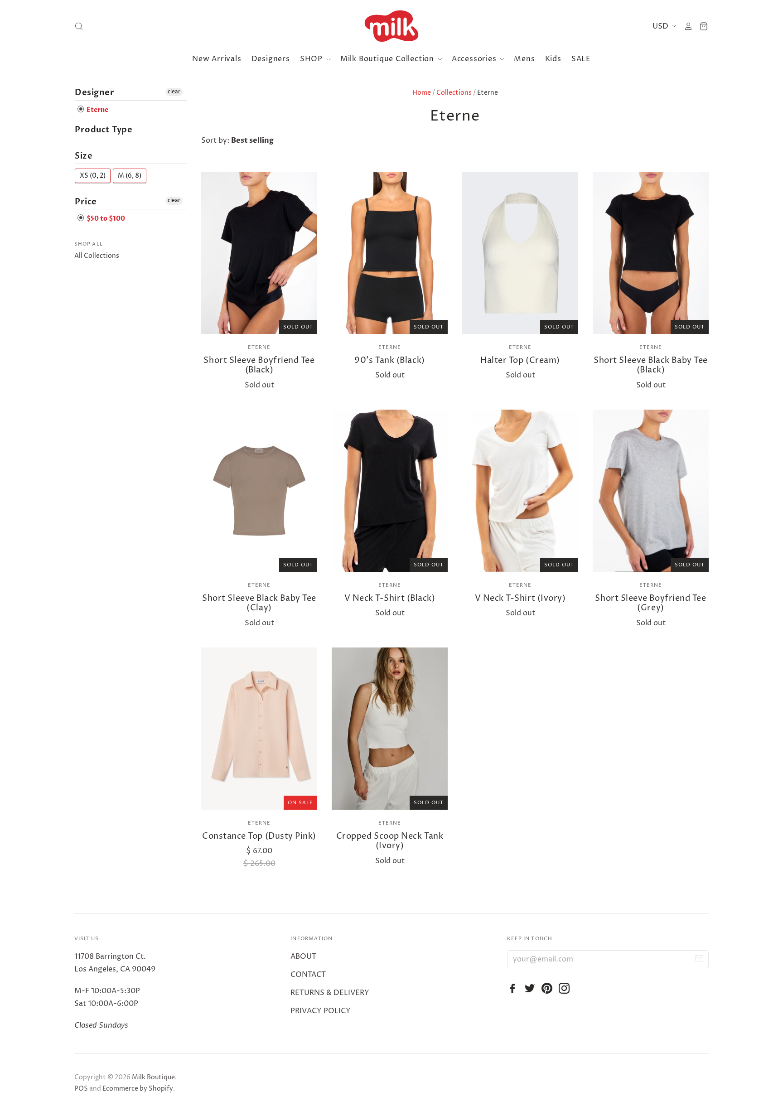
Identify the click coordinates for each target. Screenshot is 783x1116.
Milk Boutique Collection (388, 59)
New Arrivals (217, 59)
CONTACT (308, 975)
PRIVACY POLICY (320, 1011)
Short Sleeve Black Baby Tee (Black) (651, 365)
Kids (553, 59)
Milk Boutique (153, 1077)
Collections (454, 92)
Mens (524, 59)
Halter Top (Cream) (520, 360)
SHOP (312, 59)
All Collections (96, 255)
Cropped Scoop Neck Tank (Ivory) (389, 841)
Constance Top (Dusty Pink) (259, 836)
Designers (270, 59)
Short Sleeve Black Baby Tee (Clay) (259, 603)
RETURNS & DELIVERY (329, 993)
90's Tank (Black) (389, 360)
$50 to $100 (105, 219)
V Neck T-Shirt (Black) (389, 598)
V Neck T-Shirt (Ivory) (520, 598)
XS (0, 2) (93, 175)
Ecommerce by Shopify (137, 1088)
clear (174, 92)
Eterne (259, 347)
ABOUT (303, 956)
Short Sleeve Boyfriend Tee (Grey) (650, 603)
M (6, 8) (129, 175)
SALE (581, 59)
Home (421, 92)
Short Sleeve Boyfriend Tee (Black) (258, 365)
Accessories (475, 59)
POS (81, 1088)
